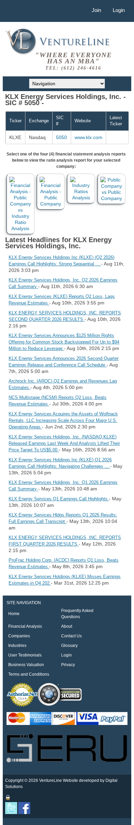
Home (14, 613)
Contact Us (71, 636)
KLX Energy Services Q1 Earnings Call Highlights (59, 498)
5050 (61, 137)
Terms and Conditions (28, 674)
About (66, 626)
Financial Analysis (25, 626)
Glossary (69, 645)
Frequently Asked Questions (77, 613)
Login (119, 10)
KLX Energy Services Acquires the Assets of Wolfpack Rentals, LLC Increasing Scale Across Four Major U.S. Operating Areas (63, 420)
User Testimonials (25, 655)
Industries (17, 645)
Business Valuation (26, 664)
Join (96, 10)
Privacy (68, 664)
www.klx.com (88, 137)
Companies (19, 636)
